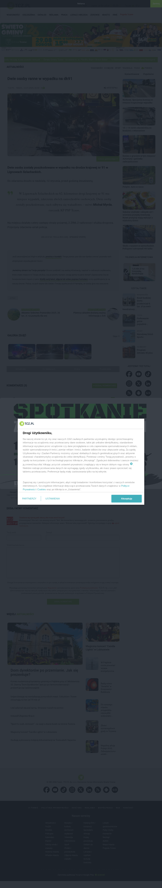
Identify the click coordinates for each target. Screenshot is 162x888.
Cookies (41, 489)
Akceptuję (126, 498)
